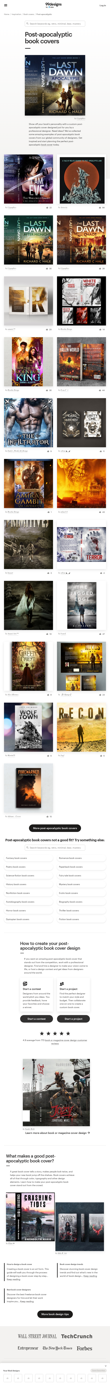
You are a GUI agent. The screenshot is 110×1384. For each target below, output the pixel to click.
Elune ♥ (11, 1243)
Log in (103, 5)
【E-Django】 (66, 694)
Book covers (29, 14)
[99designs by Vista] (53, 5)
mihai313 (64, 511)
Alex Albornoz (13, 694)
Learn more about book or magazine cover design (56, 1132)
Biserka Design (66, 329)
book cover (47, 144)
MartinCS (11, 755)
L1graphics (81, 118)
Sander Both (29, 1129)
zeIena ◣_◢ (65, 451)
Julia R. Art (62, 1253)
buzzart (10, 572)
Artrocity (64, 207)
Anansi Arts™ (13, 633)
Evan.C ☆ (65, 390)
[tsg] (62, 755)
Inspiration (17, 14)
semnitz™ (11, 329)
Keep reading (13, 1279)
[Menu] (5, 5)
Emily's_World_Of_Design (18, 451)
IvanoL (63, 633)
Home (7, 14)
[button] (106, 1366)
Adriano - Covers (14, 816)
